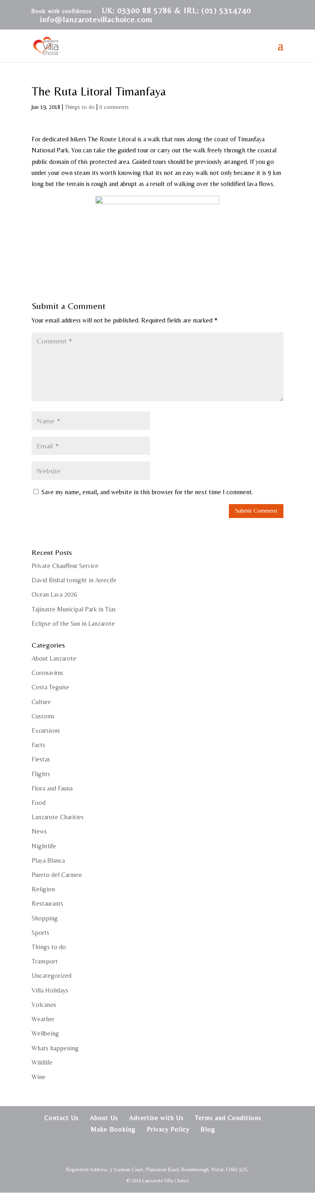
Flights (41, 774)
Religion (43, 889)
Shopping (45, 918)
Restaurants (47, 903)
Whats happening (55, 1048)
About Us (104, 1118)
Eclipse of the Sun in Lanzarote (73, 623)
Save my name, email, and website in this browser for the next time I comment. (147, 492)
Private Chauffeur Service (65, 566)
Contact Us (61, 1118)
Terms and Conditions (228, 1118)
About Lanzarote (54, 658)
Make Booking (113, 1129)
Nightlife (44, 846)
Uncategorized (51, 975)
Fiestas (41, 759)
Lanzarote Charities (58, 817)
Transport (45, 961)
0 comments (114, 107)
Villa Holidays (50, 990)
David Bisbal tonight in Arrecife (74, 580)
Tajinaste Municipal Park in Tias (74, 609)
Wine (39, 1077)
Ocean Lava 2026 (54, 594)
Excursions (46, 730)
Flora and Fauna (52, 788)
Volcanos (44, 1005)
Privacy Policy (168, 1129)
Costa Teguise (50, 687)
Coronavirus (47, 673)
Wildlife (42, 1062)
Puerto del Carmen (57, 875)
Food (39, 803)
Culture (41, 702)
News (39, 831)
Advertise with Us (156, 1118)
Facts (38, 745)
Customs (43, 716)
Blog (208, 1129)
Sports (40, 932)
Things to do (80, 107)
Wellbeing (45, 1033)
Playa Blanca (48, 860)
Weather (43, 1019)
